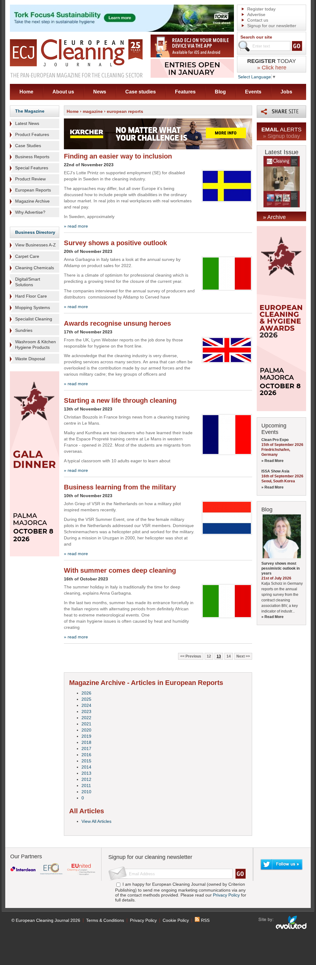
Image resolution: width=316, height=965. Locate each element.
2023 (86, 711)
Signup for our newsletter (271, 25)
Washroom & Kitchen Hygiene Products (35, 344)
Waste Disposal (30, 358)
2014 (86, 767)
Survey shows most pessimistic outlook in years (280, 568)
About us (63, 91)
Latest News (27, 123)
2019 (86, 736)
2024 (86, 705)
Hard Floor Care (31, 296)
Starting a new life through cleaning (120, 400)
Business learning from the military (120, 487)
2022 (86, 717)
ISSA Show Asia (275, 471)
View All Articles (96, 821)
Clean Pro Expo (275, 440)
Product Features (32, 134)
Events (253, 91)
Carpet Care (27, 256)
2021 (86, 723)
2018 (86, 742)
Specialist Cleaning (33, 318)
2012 (86, 779)
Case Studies (28, 145)
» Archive (274, 217)
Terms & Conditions (105, 920)
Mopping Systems (32, 307)
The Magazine (29, 111)
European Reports (33, 190)
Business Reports (32, 156)
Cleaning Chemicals (34, 267)
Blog (220, 91)
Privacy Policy (226, 895)
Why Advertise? (30, 212)
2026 (86, 693)
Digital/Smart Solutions (27, 282)
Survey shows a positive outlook (115, 243)
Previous (193, 656)
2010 (86, 791)
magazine (93, 111)
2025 (86, 699)
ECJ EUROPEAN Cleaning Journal (76, 58)
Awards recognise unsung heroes (117, 323)
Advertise (256, 14)
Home (26, 91)
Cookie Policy (176, 920)
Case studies (140, 91)
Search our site (256, 37)
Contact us (257, 20)
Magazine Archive (32, 201)
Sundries (23, 330)
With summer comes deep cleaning (120, 570)
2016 (86, 754)
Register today (261, 8)
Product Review (30, 178)
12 (209, 656)
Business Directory (35, 232)
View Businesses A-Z (35, 244)
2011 (86, 785)
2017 (86, 748)
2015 (86, 760)
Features (185, 91)
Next (240, 656)
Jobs (286, 91)
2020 (86, 730)
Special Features (31, 167)
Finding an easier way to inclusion (118, 156)
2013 (86, 773)
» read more (76, 226)
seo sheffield (282, 922)
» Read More (272, 461)
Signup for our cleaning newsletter (150, 857)
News (99, 91)
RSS (205, 920)
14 (229, 656)
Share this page (281, 111)
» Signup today (281, 136)
